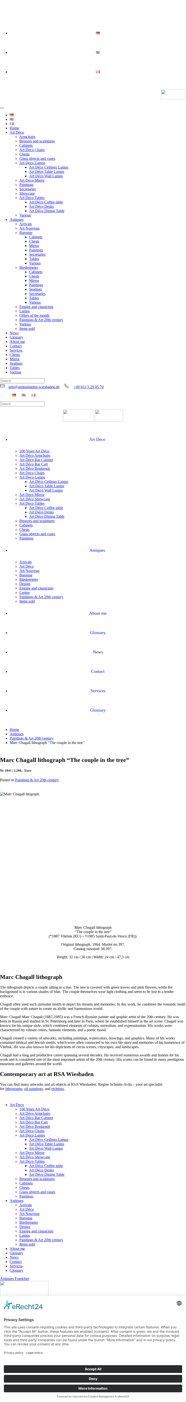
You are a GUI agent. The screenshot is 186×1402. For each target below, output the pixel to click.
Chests (24, 154)
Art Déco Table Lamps (46, 172)
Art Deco (97, 439)
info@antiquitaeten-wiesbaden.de (34, 387)
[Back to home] (173, 95)
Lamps (24, 311)
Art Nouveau (29, 228)
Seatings (35, 289)
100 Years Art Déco (34, 451)
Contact (16, 346)
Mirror (34, 246)
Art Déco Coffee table (46, 202)
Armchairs (27, 137)
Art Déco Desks (41, 206)
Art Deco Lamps (32, 163)
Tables (34, 259)
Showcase (27, 193)
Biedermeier (28, 267)
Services (16, 350)
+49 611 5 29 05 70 (89, 387)
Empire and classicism (36, 307)
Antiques (16, 219)
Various (25, 215)
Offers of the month (34, 315)
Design (24, 584)
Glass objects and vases (37, 158)
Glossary (16, 337)
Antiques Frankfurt (14, 1279)
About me (17, 342)
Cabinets (26, 145)
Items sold (27, 328)
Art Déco (17, 132)
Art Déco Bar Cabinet (36, 460)
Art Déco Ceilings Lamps (48, 167)
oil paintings (33, 1089)
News (14, 333)
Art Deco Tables (32, 198)
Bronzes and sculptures (37, 141)
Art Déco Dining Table (46, 211)
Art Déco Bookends (34, 468)
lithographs (13, 1089)
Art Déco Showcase (34, 499)
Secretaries (27, 189)
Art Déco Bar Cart (33, 464)
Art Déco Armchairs (34, 455)
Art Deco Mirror (32, 180)
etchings (57, 1089)
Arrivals (25, 224)
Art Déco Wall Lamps (46, 176)
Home (14, 128)
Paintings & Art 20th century (41, 320)
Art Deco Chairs (32, 150)
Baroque (25, 233)
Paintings (26, 185)
